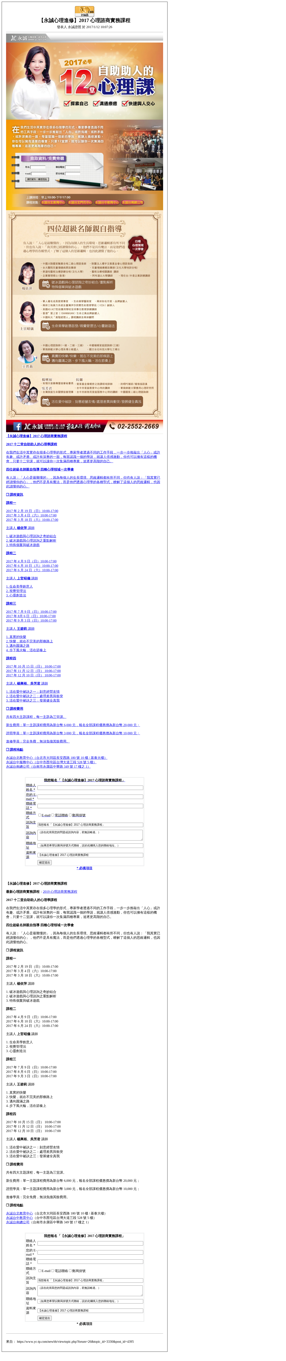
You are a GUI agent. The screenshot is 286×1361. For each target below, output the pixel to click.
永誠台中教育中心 (19, 1218)
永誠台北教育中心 (19, 1213)
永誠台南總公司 (18, 1222)
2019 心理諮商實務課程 (60, 891)
